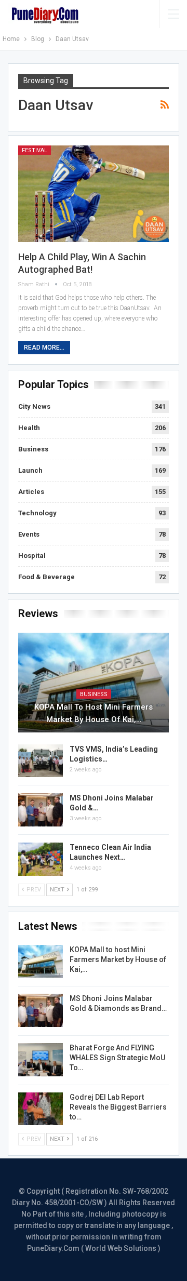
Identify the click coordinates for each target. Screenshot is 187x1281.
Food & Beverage (46, 577)
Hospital (32, 555)
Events (28, 534)
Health (29, 428)
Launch (30, 470)
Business (33, 449)
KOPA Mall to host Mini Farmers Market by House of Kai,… (93, 713)
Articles (31, 492)
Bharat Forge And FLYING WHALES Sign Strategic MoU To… (117, 1058)
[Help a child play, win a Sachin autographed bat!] (93, 193)
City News (34, 406)
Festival (34, 150)
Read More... (44, 347)
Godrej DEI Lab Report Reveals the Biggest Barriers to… (118, 1107)
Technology (37, 513)
